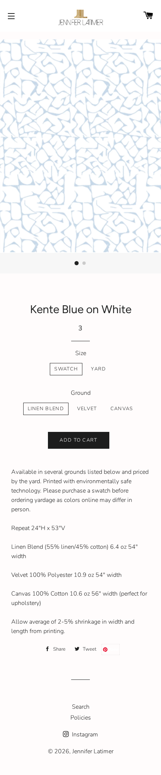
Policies (80, 718)
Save (113, 649)
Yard (98, 369)
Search (80, 707)
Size (80, 353)
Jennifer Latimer (92, 751)
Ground (81, 393)
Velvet (87, 408)
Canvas (121, 408)
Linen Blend (46, 408)
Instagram (84, 734)
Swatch (66, 369)
